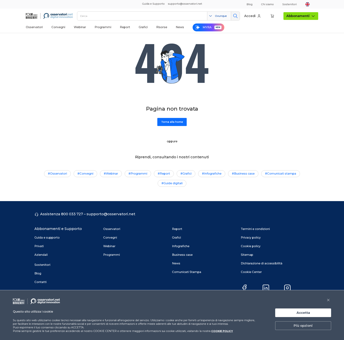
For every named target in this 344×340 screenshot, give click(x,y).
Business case (244, 173)
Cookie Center (251, 272)
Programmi (139, 173)
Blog (249, 4)
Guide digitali (173, 183)
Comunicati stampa (281, 173)
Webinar (112, 173)
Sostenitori (289, 4)
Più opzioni (303, 326)
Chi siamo (267, 4)
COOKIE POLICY (222, 331)
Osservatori (58, 173)
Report (165, 173)
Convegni (86, 173)
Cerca (235, 16)
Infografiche (212, 173)
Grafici (187, 173)
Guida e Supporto (153, 3)
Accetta (303, 313)
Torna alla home (172, 121)
